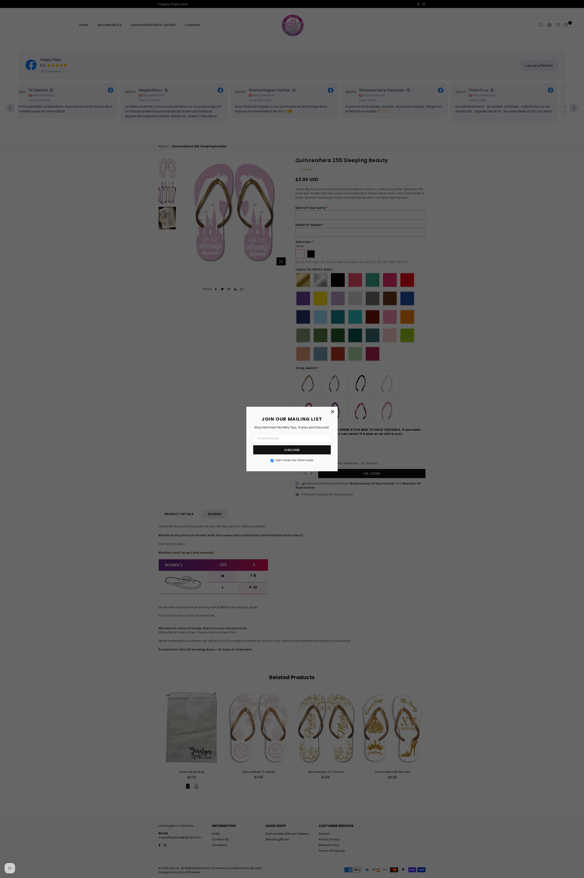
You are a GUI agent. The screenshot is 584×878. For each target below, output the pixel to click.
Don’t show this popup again (294, 460)
